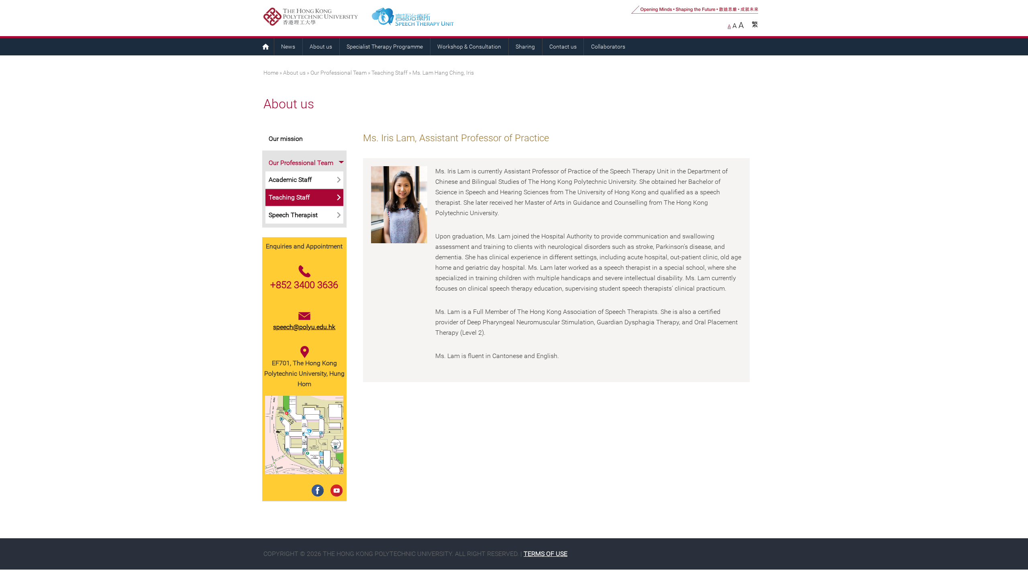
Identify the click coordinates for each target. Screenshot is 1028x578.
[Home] (445, 18)
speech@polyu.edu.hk (304, 327)
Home (265, 46)
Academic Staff (290, 179)
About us (321, 46)
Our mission (286, 138)
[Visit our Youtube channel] (335, 482)
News (288, 46)
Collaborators (608, 46)
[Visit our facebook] (316, 482)
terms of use (545, 554)
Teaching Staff (389, 72)
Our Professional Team (338, 72)
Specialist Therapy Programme (385, 46)
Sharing (525, 46)
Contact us (563, 46)
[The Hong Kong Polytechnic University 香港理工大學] (314, 18)
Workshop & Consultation (469, 46)
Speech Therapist (293, 215)
